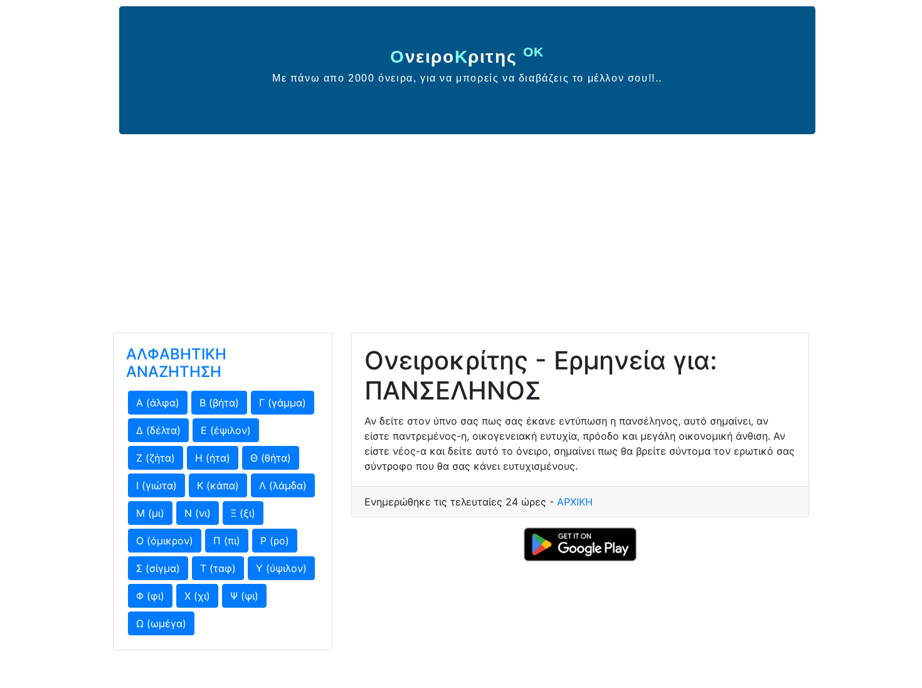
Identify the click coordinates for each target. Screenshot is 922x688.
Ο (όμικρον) (164, 540)
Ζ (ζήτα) (155, 458)
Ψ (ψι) (244, 596)
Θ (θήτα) (270, 458)
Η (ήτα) (212, 458)
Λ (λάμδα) (283, 485)
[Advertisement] (461, 228)
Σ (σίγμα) (158, 568)
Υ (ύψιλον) (281, 568)
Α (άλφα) (157, 402)
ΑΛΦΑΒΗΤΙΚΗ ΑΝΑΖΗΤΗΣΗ (176, 363)
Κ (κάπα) (218, 485)
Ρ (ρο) (274, 540)
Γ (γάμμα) (282, 402)
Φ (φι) (150, 596)
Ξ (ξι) (243, 513)
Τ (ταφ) (218, 568)
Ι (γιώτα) (156, 485)
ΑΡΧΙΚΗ (575, 501)
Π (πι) (226, 540)
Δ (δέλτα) (158, 430)
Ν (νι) (197, 513)
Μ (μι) (150, 513)
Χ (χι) (197, 596)
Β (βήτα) (219, 402)
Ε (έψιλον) (226, 430)
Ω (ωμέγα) (161, 623)
